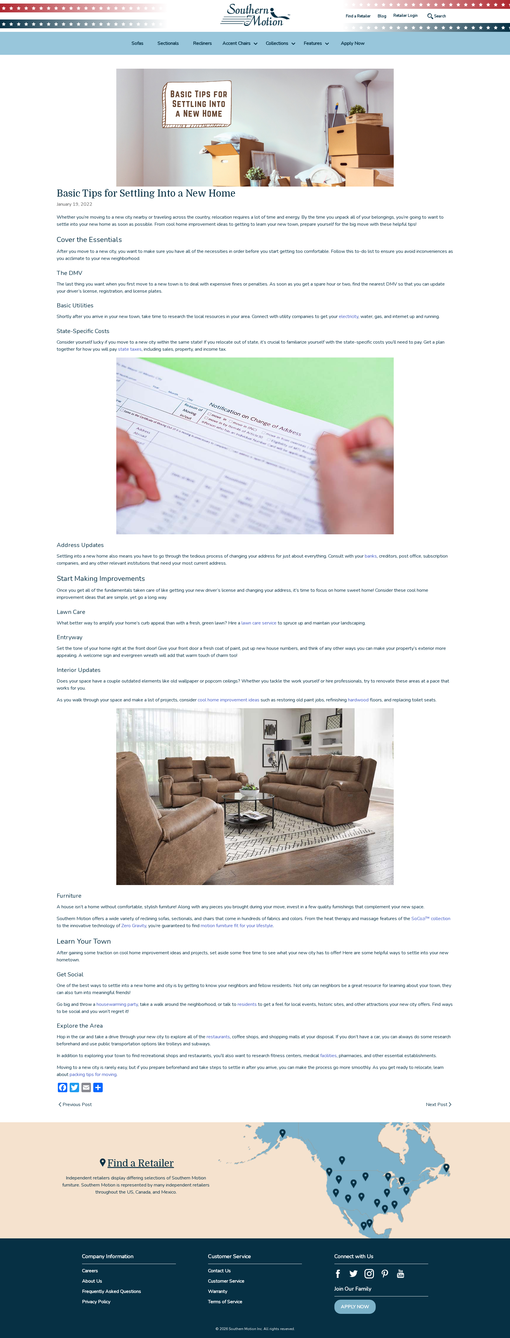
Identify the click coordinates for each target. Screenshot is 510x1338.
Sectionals (168, 43)
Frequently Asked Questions (111, 1291)
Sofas (137, 43)
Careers (90, 1271)
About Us (92, 1281)
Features (313, 43)
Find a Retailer (358, 16)
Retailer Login (405, 15)
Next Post (436, 1104)
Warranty (217, 1291)
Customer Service (226, 1281)
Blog (382, 16)
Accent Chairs (237, 43)
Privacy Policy (96, 1302)
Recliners (202, 43)
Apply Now (352, 43)
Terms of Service (225, 1302)
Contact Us (219, 1271)
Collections (277, 43)
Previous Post (77, 1104)
